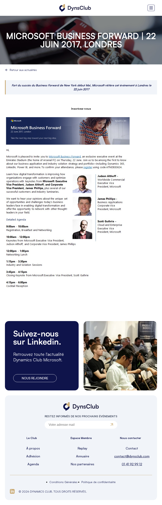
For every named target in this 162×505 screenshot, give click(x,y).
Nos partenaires (82, 464)
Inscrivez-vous (81, 108)
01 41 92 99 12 (132, 464)
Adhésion (33, 456)
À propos (33, 448)
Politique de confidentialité (98, 482)
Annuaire (82, 456)
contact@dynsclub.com (132, 456)
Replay (82, 448)
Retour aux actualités (23, 70)
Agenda (33, 464)
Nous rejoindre (35, 378)
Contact (132, 448)
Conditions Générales (63, 482)
